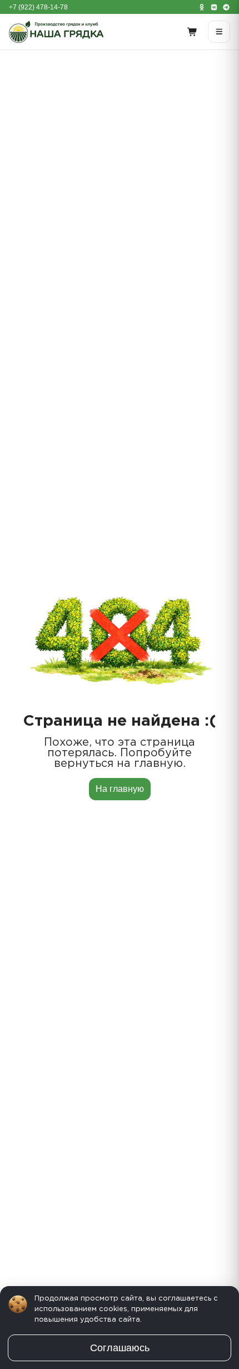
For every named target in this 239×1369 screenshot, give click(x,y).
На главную (120, 789)
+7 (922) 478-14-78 (38, 7)
